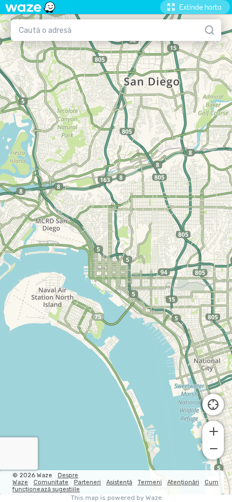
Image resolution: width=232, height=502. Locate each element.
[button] (213, 430)
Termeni (150, 482)
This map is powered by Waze (116, 497)
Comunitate (51, 482)
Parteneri (87, 482)
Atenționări (183, 482)
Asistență (119, 482)
